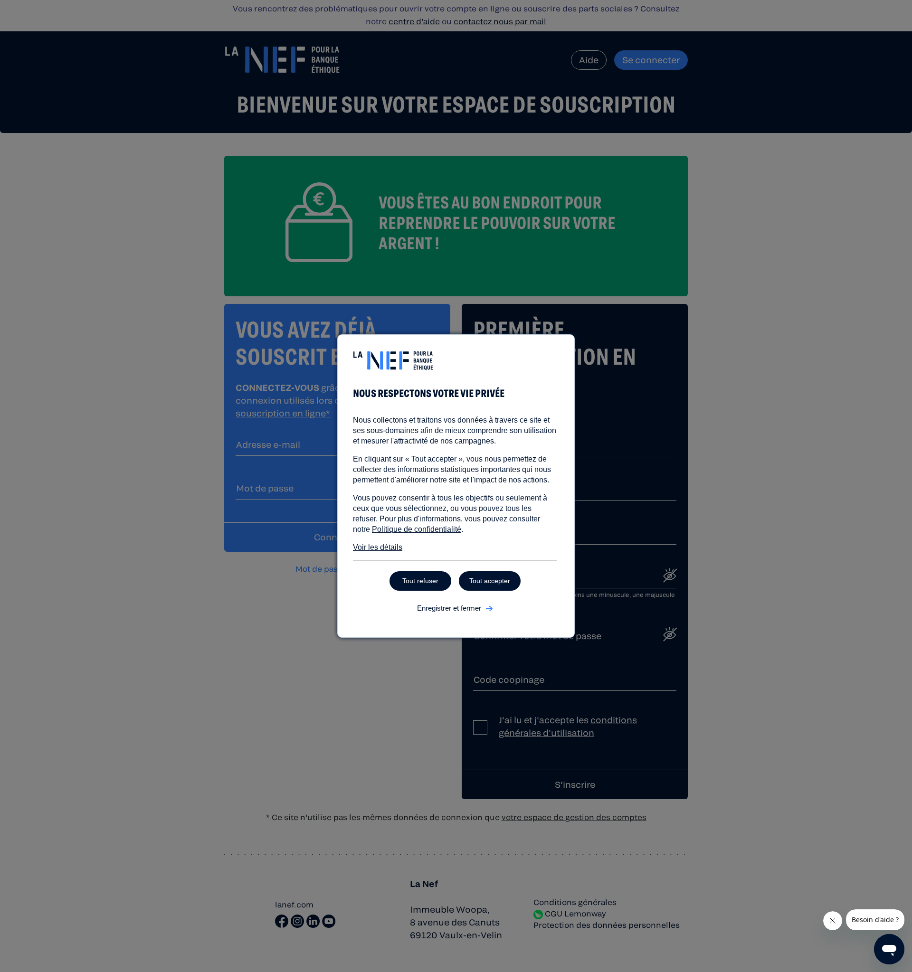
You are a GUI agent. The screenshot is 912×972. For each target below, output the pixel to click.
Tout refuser (420, 581)
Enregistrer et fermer (449, 608)
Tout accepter (489, 581)
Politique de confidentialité (416, 529)
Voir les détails (377, 547)
